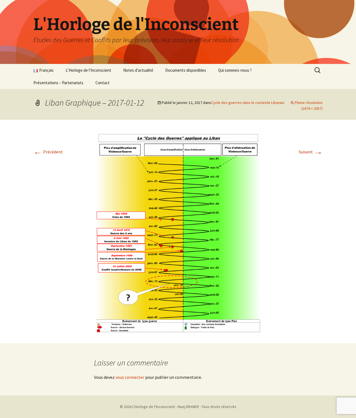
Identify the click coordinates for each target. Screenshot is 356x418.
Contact (102, 82)
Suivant (311, 152)
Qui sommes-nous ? (235, 70)
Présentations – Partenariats (58, 82)
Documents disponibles (185, 70)
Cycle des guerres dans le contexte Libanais (248, 102)
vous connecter (129, 377)
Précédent (48, 152)
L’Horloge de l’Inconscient (88, 70)
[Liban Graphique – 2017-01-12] (178, 231)
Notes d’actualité (138, 70)
